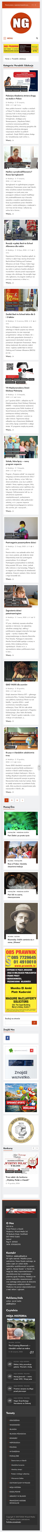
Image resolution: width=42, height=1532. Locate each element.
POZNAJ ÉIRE (12, 832)
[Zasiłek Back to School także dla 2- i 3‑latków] (21, 300)
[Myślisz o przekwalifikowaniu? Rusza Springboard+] (21, 157)
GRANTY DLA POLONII (12, 87)
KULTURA (17, 937)
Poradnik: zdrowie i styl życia (16, 453)
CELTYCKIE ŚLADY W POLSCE (20, 1483)
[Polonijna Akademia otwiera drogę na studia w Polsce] (21, 81)
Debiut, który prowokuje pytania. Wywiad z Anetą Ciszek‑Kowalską (23, 1367)
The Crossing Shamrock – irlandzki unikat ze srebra (19, 1347)
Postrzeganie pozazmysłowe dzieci (21, 542)
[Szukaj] (34, 1023)
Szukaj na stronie (12, 1018)
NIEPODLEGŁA (15, 1442)
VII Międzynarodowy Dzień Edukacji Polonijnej (17, 389)
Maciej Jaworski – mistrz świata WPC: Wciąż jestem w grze (23, 1379)
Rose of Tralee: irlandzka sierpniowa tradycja (17, 865)
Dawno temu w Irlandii (18, 1460)
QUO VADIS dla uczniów (16, 684)
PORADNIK (9, 534)
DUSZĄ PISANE (15, 1492)
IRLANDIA (10, 861)
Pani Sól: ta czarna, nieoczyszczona (15, 896)
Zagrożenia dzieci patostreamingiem (13, 612)
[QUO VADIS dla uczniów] (21, 671)
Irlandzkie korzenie (17, 1465)
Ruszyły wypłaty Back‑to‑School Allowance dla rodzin (19, 245)
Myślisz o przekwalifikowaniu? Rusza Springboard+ (19, 173)
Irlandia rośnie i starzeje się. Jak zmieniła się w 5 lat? (15, 5)
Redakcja (11, 102)
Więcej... (9, 140)
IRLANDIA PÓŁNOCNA (18, 1434)
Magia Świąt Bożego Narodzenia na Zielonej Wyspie (22, 1403)
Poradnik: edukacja (12, 90)
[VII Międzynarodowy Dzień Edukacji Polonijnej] (21, 373)
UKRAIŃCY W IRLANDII (18, 1496)
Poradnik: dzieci (11, 303)
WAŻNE (29, 306)
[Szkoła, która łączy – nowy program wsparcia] (21, 447)
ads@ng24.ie (11, 1303)
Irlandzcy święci (16, 1469)
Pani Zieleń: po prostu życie (18, 835)
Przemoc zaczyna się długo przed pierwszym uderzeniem (23, 1391)
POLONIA (24, 87)
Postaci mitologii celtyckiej (20, 1474)
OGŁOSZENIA (15, 1420)
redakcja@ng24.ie (20, 1256)
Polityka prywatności (13, 1522)
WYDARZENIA (21, 382)
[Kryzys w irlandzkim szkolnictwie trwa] (21, 738)
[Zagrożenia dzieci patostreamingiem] (21, 596)
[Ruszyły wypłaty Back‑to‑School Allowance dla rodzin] (21, 230)
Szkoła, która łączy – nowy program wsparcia (17, 463)
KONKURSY (9, 1172)
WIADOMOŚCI (31, 238)
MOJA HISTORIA (24, 1362)
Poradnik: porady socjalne (15, 166)
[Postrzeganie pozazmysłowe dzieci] (21, 528)
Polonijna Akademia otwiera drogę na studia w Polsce (21, 97)
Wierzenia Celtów (23, 832)
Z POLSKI (24, 90)
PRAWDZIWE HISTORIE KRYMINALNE (18, 1501)
